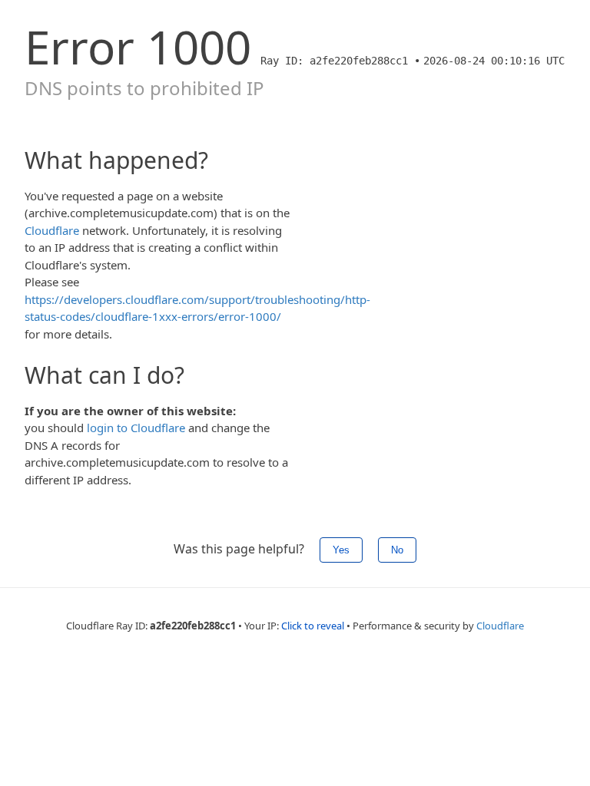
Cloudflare (52, 230)
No (397, 550)
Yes (341, 550)
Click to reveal (312, 625)
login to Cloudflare (136, 427)
